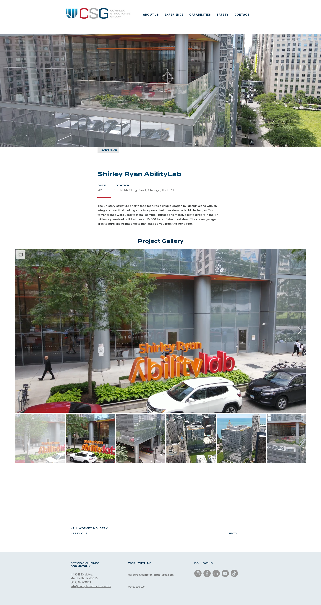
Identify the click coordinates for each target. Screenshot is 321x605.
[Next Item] (300, 330)
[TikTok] (234, 573)
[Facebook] (207, 573)
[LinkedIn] (216, 573)
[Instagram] (198, 573)
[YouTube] (225, 573)
